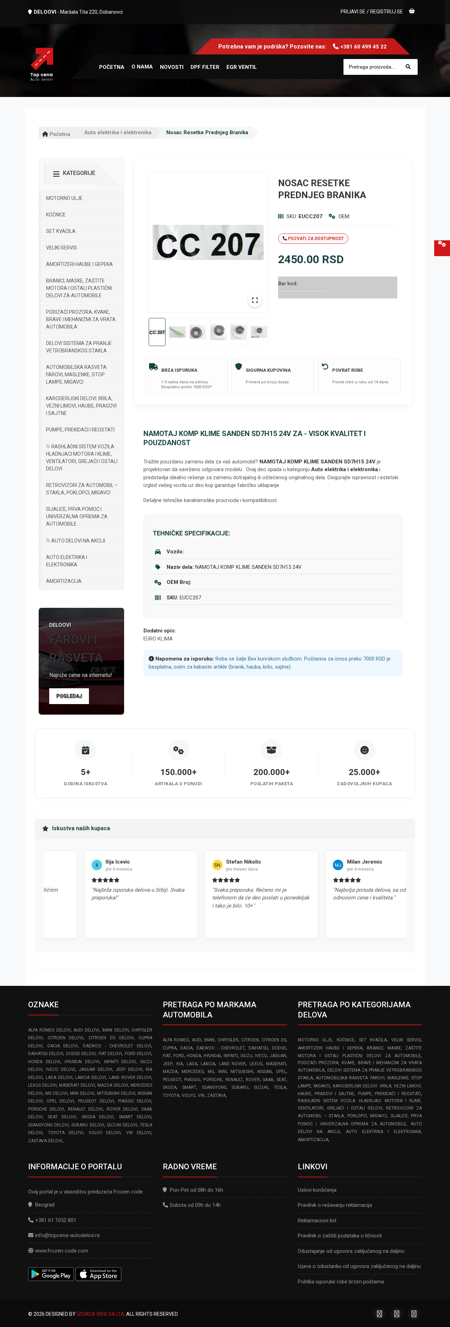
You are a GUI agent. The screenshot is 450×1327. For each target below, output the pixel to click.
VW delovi (139, 1132)
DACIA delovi (62, 1045)
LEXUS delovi (42, 1085)
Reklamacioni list (317, 1220)
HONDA (194, 1055)
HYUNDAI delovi (82, 1061)
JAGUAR (278, 1055)
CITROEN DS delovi (111, 1037)
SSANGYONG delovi (48, 1125)
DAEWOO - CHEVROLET (221, 1048)
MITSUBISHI (242, 1071)
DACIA (186, 1048)
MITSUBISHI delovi (116, 1093)
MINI (222, 1071)
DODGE (279, 1048)
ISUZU (246, 1055)
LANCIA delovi (90, 1077)
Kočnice (56, 214)
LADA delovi (59, 1077)
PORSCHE (212, 1079)
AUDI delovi (86, 1030)
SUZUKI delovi (122, 1125)
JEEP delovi (129, 1069)
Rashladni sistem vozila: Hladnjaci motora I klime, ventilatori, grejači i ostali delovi (81, 457)
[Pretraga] (408, 67)
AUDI (196, 1039)
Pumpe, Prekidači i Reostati (80, 429)
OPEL (281, 1071)
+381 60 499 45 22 (363, 47)
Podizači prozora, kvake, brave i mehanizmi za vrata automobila (81, 319)
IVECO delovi (60, 1069)
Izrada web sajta (100, 1314)
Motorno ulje (64, 198)
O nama (142, 67)
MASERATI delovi (77, 1085)
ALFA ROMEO (176, 1039)
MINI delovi (82, 1093)
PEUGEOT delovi (96, 1101)
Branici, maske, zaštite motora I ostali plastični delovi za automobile (79, 288)
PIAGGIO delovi (135, 1101)
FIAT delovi (110, 1053)
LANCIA (208, 1063)
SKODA (169, 1087)
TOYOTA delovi (65, 1132)
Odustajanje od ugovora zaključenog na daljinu (351, 1251)
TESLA (280, 1087)
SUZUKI (261, 1087)
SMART (189, 1087)
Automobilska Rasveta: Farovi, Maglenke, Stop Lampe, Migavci (77, 374)
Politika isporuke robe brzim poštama (341, 1282)
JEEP (168, 1063)
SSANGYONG (214, 1087)
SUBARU (240, 1087)
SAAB (268, 1079)
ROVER (253, 1079)
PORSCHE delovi (46, 1109)
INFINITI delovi (120, 1061)
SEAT (281, 1079)
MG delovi (56, 1093)
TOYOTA (171, 1095)
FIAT (167, 1055)
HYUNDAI (212, 1055)
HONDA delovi (44, 1061)
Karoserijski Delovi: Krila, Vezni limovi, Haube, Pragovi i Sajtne (81, 406)
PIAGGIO (192, 1079)
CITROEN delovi (66, 1037)
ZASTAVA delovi (45, 1140)
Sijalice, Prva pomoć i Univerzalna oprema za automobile (77, 516)
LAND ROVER (232, 1063)
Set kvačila (61, 231)
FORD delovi (138, 1053)
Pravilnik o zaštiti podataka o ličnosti (340, 1235)
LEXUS (256, 1063)
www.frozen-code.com (61, 1251)
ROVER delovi (122, 1109)
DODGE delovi (81, 1053)
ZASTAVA (216, 1095)
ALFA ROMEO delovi (49, 1030)
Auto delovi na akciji (77, 541)
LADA (192, 1063)
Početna (59, 134)
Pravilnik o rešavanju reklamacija (335, 1205)
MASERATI (276, 1063)
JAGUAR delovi (95, 1069)
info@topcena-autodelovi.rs (67, 1235)
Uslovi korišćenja (317, 1190)
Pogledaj (69, 696)
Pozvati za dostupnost (315, 238)
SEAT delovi (62, 1116)
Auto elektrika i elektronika (118, 132)
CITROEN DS (274, 1039)
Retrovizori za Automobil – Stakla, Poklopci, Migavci (82, 488)
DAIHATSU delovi (45, 1053)
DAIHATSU (258, 1048)
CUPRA (169, 1048)
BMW (209, 1039)
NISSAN (264, 1071)
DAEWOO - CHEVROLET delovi (117, 1045)
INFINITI (231, 1055)
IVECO (261, 1055)
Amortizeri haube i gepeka (79, 264)
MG (211, 1071)
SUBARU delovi (87, 1125)
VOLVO (188, 1095)
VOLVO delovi (105, 1132)
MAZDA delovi (112, 1085)
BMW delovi (115, 1030)
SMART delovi (135, 1116)
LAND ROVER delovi (130, 1077)
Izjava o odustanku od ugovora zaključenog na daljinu (359, 1266)
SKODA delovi (98, 1116)
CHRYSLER (228, 1039)
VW (201, 1095)
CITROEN (250, 1039)
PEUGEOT (172, 1079)
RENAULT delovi (85, 1109)
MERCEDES (193, 1071)
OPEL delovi (60, 1101)
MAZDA (170, 1071)
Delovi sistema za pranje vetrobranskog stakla (79, 346)
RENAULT (234, 1079)
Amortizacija (64, 581)
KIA (179, 1063)
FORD (178, 1055)
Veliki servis (61, 248)
